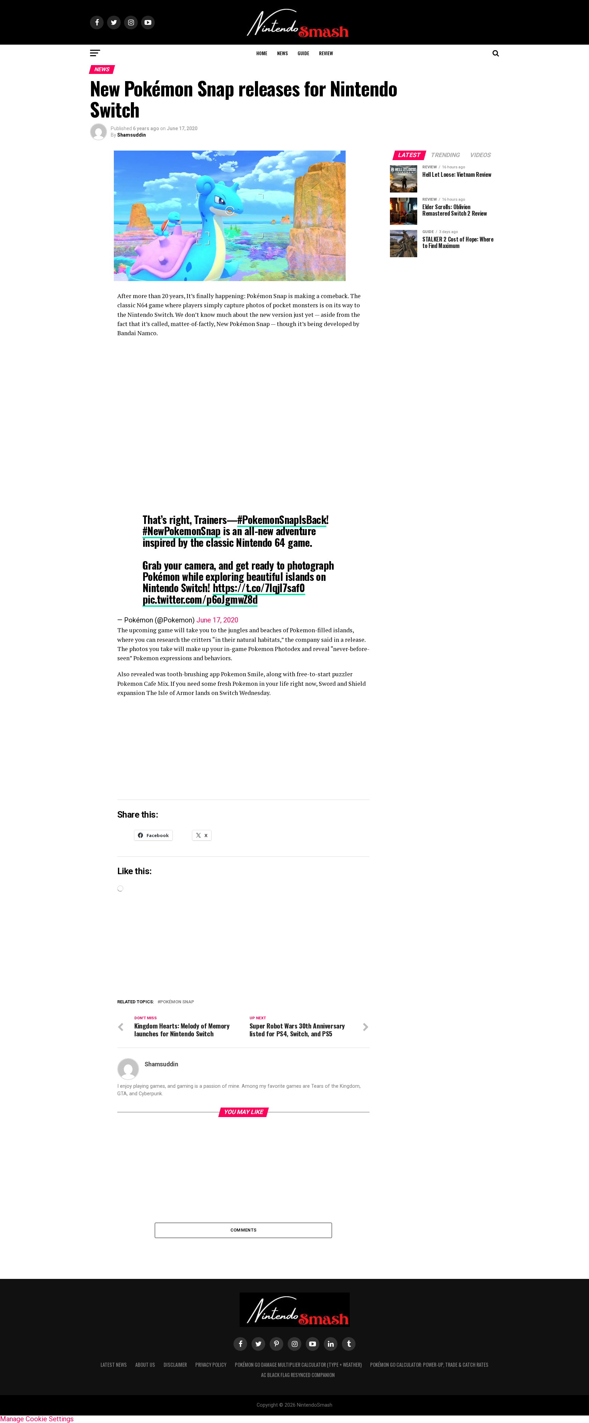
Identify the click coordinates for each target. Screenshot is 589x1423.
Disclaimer (175, 1364)
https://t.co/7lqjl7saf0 (259, 587)
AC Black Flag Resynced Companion (298, 1374)
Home (261, 53)
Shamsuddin (131, 135)
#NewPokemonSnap (181, 530)
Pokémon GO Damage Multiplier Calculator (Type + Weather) (298, 1364)
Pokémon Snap (177, 1002)
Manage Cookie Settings (37, 1419)
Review (326, 53)
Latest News (114, 1364)
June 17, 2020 (217, 620)
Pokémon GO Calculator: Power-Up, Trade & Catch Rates (429, 1364)
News (282, 53)
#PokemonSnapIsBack (281, 519)
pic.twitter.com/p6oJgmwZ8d (199, 599)
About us (145, 1364)
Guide (303, 53)
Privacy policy (210, 1364)
